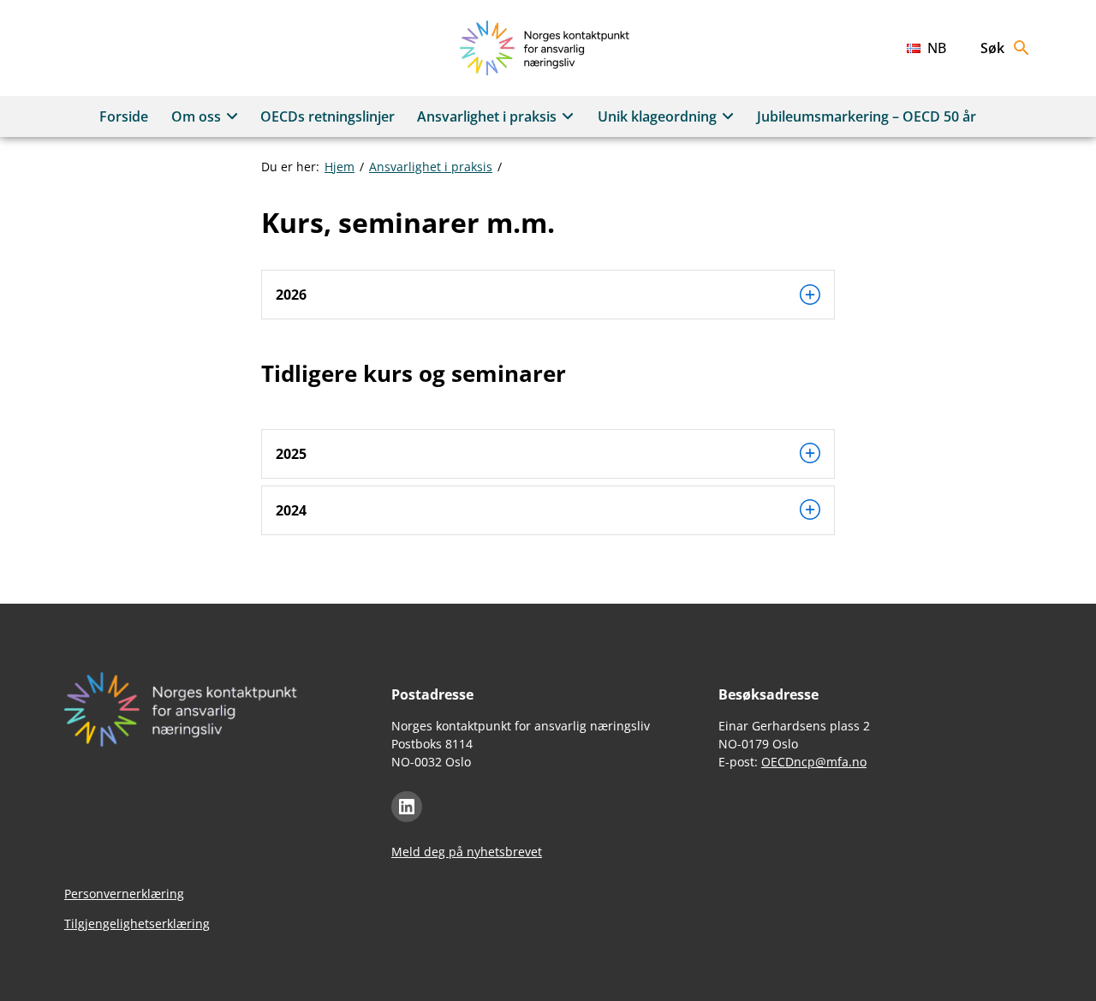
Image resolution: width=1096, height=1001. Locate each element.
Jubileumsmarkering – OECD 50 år (866, 116)
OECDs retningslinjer (327, 116)
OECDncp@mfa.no (814, 762)
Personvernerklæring (124, 893)
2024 (291, 510)
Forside (123, 116)
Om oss (196, 116)
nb (936, 48)
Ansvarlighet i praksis (487, 116)
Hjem (339, 166)
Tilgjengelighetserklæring (137, 923)
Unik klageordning (657, 116)
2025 (291, 453)
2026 (291, 294)
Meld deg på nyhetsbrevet (466, 851)
